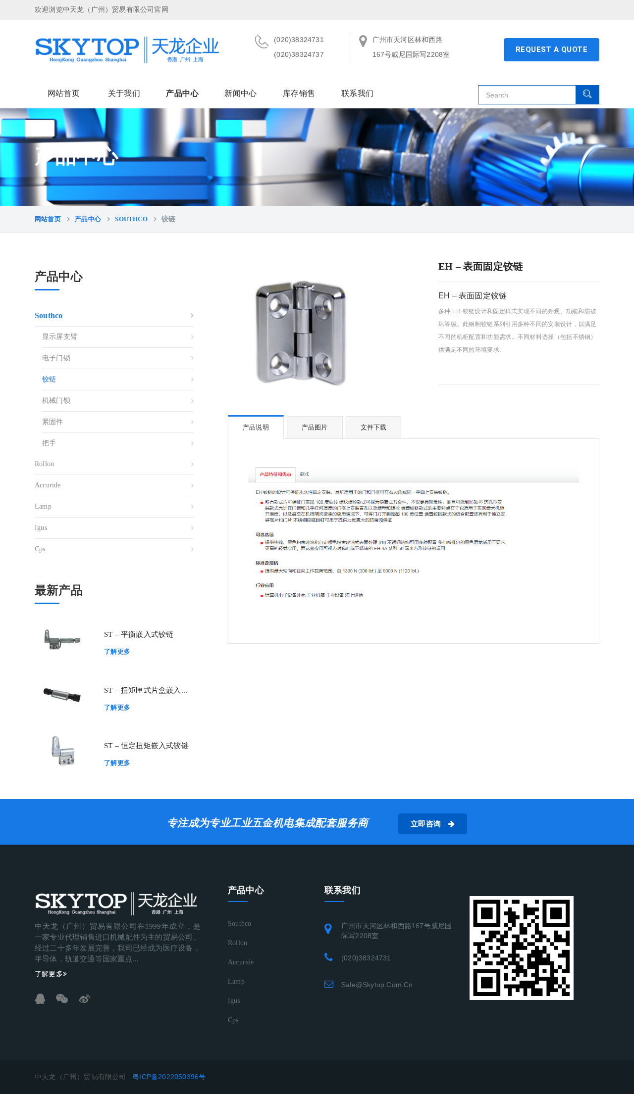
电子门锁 (56, 358)
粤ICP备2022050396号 (169, 1077)
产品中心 (182, 93)
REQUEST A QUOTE (551, 49)
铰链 (49, 379)
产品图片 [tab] (315, 427)
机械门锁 (56, 400)
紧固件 (52, 422)
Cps (40, 549)
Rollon (44, 464)
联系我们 (357, 93)
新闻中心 (240, 93)
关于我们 (124, 93)
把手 (49, 443)
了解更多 (117, 651)
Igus (41, 527)
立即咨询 (427, 823)
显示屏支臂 (59, 336)
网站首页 (64, 93)
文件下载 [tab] (374, 427)
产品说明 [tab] (256, 427)
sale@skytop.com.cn (377, 985)
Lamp (43, 506)
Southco (131, 219)
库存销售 (299, 93)
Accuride (48, 485)
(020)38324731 (366, 958)
